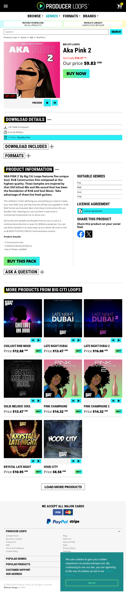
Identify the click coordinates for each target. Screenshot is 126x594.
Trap (79, 196)
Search (116, 32)
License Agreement (93, 211)
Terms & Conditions (15, 548)
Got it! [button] (91, 583)
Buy (38, 350)
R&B (79, 187)
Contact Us (11, 542)
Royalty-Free (24, 137)
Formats (70, 16)
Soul (79, 192)
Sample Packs (12, 535)
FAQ (8, 545)
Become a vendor (14, 538)
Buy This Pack (21, 261)
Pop (79, 182)
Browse (34, 16)
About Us (67, 538)
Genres (52, 16)
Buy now (76, 73)
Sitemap (67, 551)
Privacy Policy (69, 548)
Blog (65, 535)
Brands (89, 16)
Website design (11, 587)
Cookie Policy (12, 551)
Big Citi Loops (71, 44)
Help (65, 545)
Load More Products (63, 486)
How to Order (69, 542)
